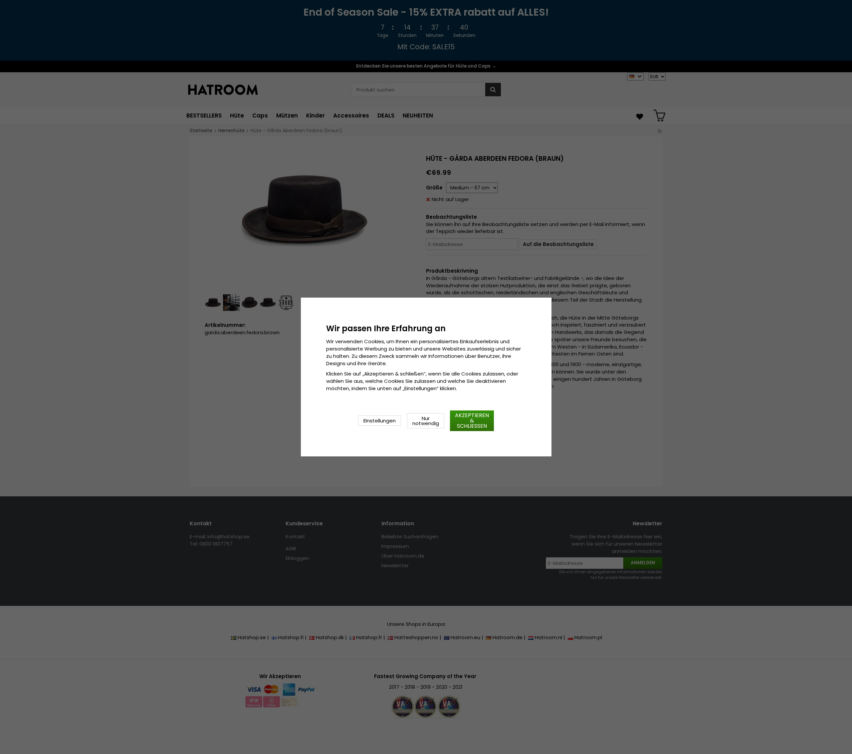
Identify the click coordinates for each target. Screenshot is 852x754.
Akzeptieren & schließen (472, 420)
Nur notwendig (425, 421)
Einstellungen (379, 420)
